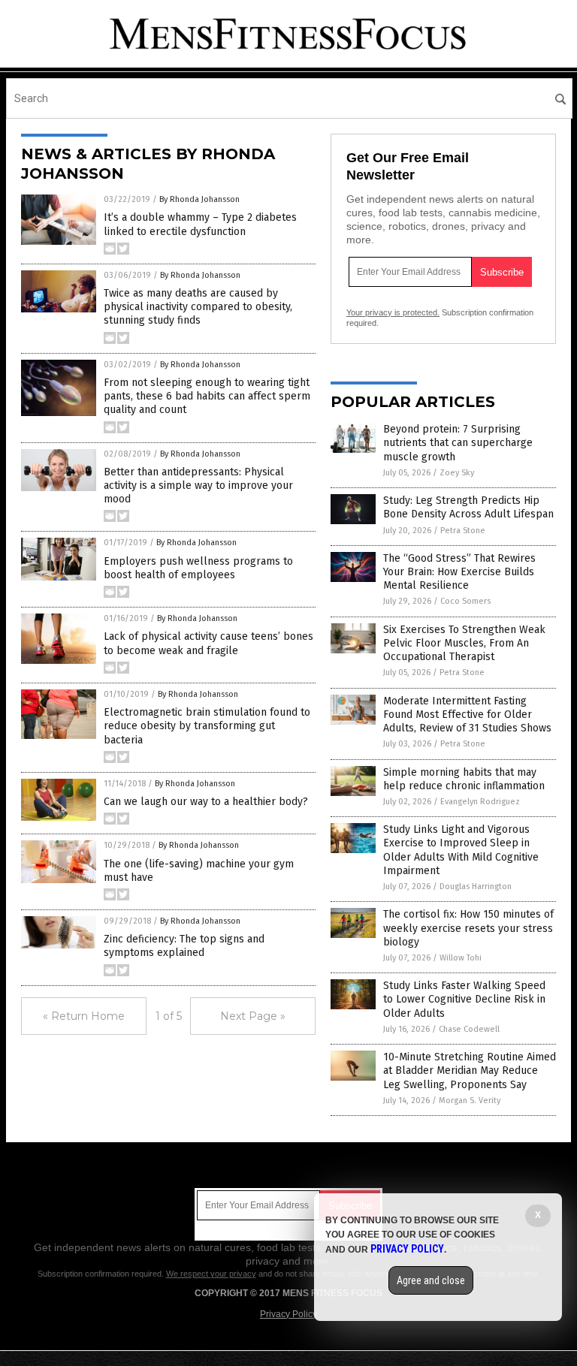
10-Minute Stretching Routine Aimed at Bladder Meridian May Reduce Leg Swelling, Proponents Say (469, 1070)
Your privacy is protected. (393, 312)
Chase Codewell (469, 1029)
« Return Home (84, 1016)
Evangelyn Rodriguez (480, 802)
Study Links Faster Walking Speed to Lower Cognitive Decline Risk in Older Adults (464, 999)
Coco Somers (465, 601)
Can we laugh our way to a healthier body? (206, 801)
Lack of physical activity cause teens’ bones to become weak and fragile (208, 643)
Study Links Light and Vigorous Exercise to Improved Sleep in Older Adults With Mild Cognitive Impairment (461, 850)
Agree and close (431, 1280)
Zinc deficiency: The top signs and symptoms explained (184, 946)
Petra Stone (462, 530)
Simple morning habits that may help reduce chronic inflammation (464, 779)
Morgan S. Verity (469, 1100)
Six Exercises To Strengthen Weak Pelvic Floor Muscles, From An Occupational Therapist (464, 643)
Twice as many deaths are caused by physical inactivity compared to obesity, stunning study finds (198, 307)
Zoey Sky (457, 473)
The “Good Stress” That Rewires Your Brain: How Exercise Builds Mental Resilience (459, 572)
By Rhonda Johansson (199, 199)
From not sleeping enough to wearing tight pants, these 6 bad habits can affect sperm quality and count (207, 396)
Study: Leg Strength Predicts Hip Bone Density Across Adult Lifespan (468, 507)
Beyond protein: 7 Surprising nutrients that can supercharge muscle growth (458, 443)
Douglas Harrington (476, 886)
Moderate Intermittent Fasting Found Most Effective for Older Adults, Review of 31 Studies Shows (467, 714)
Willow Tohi (461, 958)
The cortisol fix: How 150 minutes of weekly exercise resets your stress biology (468, 928)
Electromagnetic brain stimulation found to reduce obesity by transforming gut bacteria (207, 726)
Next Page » (252, 1016)
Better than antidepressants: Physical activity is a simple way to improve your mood (198, 485)
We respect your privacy (211, 1273)
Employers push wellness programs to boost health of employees (198, 568)
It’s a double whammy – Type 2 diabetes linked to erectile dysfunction (200, 224)
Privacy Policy (288, 1314)
